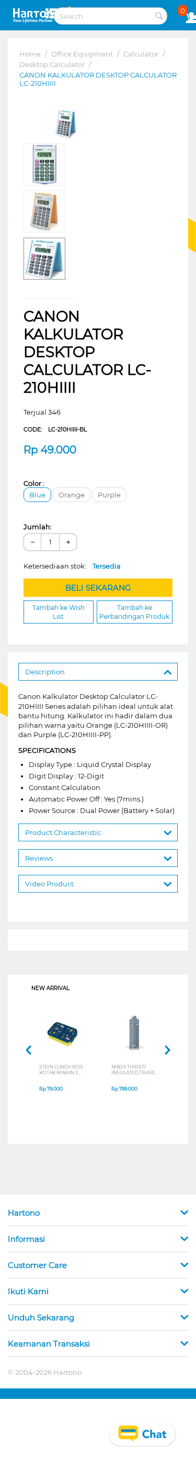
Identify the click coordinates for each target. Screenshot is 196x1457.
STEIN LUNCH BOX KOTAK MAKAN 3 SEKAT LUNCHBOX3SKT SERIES (61, 1069)
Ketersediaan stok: (72, 566)
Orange (72, 495)
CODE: (55, 429)
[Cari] (159, 17)
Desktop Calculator (52, 64)
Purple (109, 495)
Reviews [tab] (39, 858)
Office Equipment (82, 54)
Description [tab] (45, 672)
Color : (34, 483)
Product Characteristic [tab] (63, 832)
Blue (37, 495)
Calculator (140, 54)
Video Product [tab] (49, 884)
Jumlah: (38, 526)
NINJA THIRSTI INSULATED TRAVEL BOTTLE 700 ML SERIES (134, 1069)
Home (30, 54)
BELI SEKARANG (98, 588)
